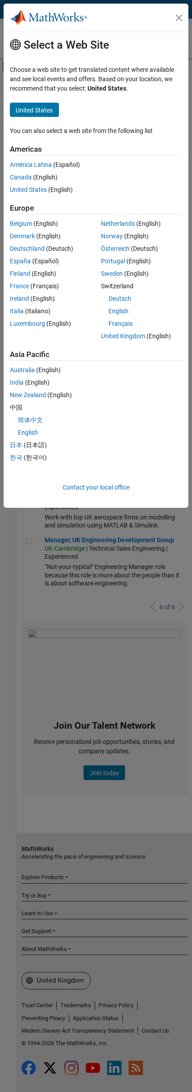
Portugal (113, 261)
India (17, 382)
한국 (16, 457)
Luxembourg (27, 323)
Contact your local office (96, 487)
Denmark (22, 236)
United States (28, 189)
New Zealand (28, 395)
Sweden (112, 273)
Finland (20, 273)
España (20, 261)
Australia (22, 370)
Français (121, 323)
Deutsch (120, 298)
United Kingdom (123, 336)
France (19, 286)
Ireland (19, 298)
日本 (16, 444)
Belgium (21, 223)
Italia (17, 311)
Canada (21, 177)
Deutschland (27, 248)
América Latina (31, 164)
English (119, 311)
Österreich (115, 248)
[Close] (179, 18)
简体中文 (30, 420)
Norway (112, 236)
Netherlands (118, 223)
